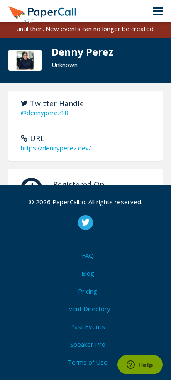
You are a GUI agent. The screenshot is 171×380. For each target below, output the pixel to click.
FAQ (88, 255)
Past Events (87, 326)
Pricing (87, 291)
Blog (87, 273)
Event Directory (87, 308)
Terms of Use (87, 362)
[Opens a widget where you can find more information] (140, 365)
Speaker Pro (87, 344)
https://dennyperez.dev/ (56, 148)
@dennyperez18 (44, 112)
